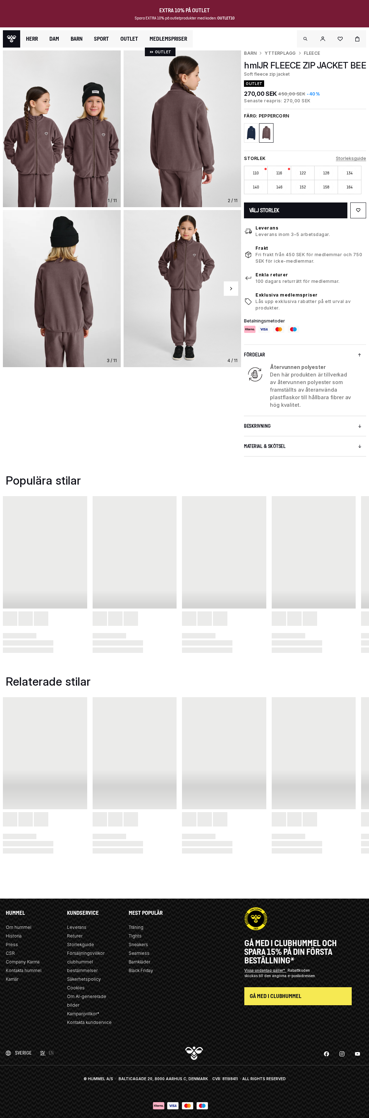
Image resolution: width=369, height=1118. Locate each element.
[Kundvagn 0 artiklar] (357, 39)
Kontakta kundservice (89, 1022)
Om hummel (18, 927)
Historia (14, 936)
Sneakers (138, 944)
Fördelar (254, 354)
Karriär (12, 979)
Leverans (266, 228)
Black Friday (141, 970)
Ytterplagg (279, 53)
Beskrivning (257, 426)
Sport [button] (101, 39)
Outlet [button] (129, 39)
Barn (250, 53)
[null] (11, 39)
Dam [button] (54, 39)
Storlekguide (80, 944)
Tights (135, 936)
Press (12, 944)
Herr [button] (32, 39)
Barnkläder (139, 962)
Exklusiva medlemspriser (286, 295)
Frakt (261, 248)
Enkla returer (271, 274)
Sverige (23, 1053)
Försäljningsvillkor (86, 953)
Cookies (76, 987)
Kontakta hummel (23, 970)
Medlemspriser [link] (168, 39)
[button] (305, 39)
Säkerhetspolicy (84, 979)
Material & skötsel (264, 446)
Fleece (312, 53)
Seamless (139, 953)
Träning (136, 927)
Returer (75, 936)
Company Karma (23, 962)
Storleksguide (351, 158)
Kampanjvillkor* (83, 1013)
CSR (10, 953)
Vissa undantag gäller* (265, 970)
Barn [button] (77, 39)
